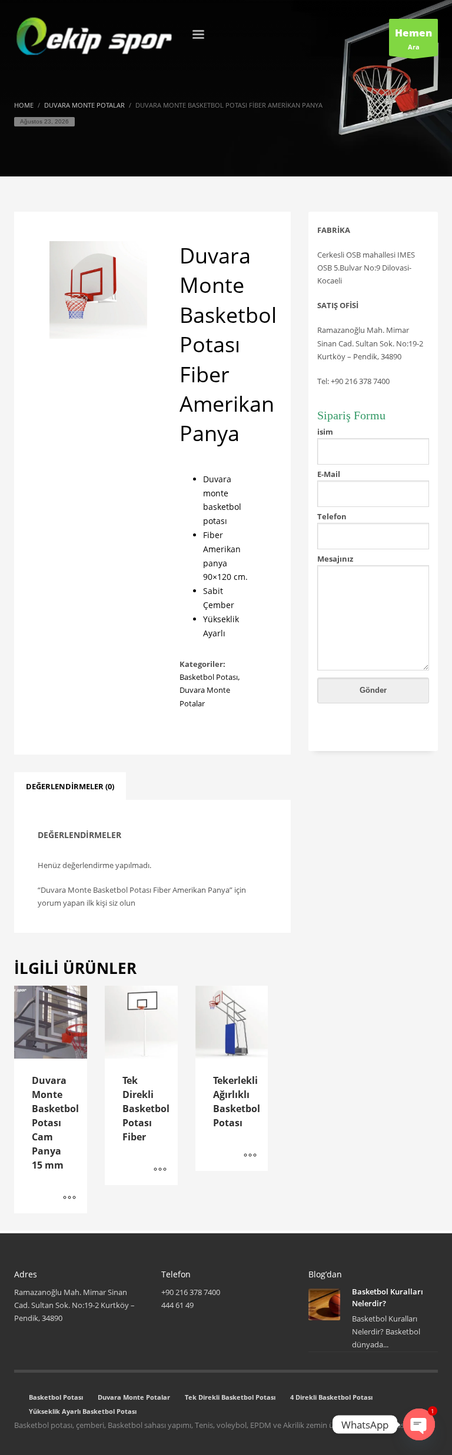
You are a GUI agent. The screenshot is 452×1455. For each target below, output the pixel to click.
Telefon (332, 516)
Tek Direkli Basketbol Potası (230, 1397)
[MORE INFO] (69, 1198)
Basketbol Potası (209, 677)
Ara (413, 38)
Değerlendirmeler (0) (70, 786)
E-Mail (328, 474)
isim (325, 431)
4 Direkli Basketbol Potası (331, 1397)
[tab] (70, 786)
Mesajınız (335, 558)
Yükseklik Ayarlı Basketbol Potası (83, 1411)
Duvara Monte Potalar (134, 1397)
